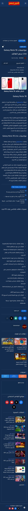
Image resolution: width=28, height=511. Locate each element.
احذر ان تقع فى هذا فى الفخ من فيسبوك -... (13, 196)
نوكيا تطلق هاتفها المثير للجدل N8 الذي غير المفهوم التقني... (8, 349)
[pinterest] (7, 402)
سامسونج (20, 102)
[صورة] (20, 419)
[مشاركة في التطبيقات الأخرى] (7, 318)
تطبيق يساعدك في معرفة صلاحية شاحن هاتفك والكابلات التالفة (9, 40)
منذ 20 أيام (10, 417)
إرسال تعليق (21, 382)
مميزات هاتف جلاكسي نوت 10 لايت (16, 72)
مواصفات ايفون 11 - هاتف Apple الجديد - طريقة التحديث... (13, 202)
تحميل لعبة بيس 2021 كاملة (9, 461)
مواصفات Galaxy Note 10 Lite (17, 70)
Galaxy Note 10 (20, 67)
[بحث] (2, 3)
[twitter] (16, 402)
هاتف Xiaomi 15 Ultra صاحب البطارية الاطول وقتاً (21, 364)
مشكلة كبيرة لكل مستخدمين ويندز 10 (15, 192)
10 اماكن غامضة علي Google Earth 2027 (22, 348)
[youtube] (11, 402)
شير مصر (8, 505)
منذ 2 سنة (11, 451)
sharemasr (21, 58)
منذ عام (11, 425)
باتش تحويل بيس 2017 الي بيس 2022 (8, 478)
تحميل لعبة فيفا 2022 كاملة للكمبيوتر (9, 428)
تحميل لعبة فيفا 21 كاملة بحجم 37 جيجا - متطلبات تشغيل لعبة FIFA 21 (9, 437)
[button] (20, 318)
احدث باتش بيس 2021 (9, 452)
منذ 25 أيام (10, 442)
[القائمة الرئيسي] (25, 3)
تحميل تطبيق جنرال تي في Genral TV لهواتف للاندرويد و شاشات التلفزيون (8, 446)
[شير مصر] (14, 3)
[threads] (14, 407)
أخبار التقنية (22, 46)
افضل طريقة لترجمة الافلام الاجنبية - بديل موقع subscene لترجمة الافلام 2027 (8, 470)
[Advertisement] (14, 24)
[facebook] (21, 402)
